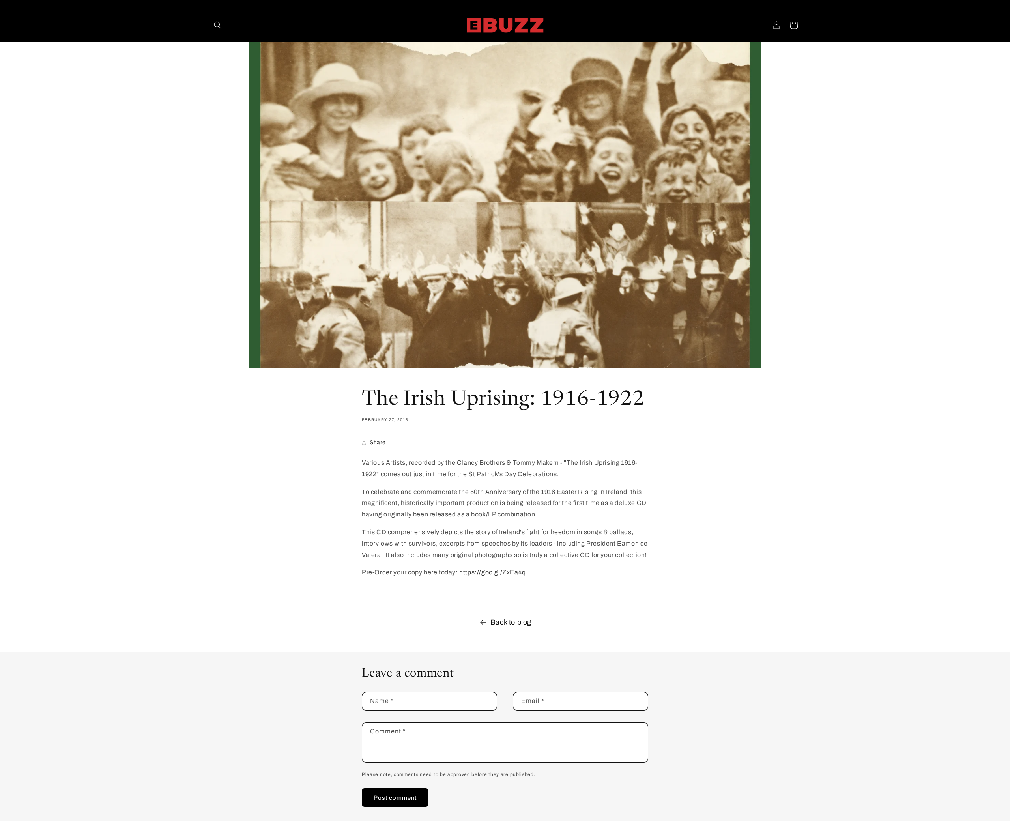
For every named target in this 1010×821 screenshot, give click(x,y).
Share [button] (378, 442)
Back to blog (510, 622)
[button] (217, 25)
